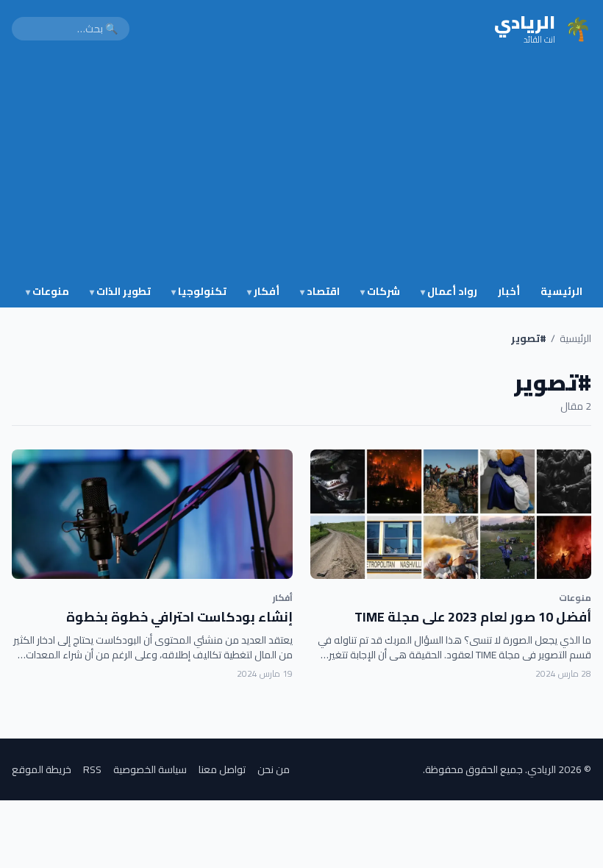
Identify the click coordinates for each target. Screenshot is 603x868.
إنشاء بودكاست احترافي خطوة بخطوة (179, 617)
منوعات (47, 291)
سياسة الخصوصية (150, 769)
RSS (92, 769)
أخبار (509, 291)
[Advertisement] (301, 168)
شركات (380, 291)
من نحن (273, 769)
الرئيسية (561, 291)
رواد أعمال (449, 291)
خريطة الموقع (41, 769)
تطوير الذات (120, 291)
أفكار (263, 291)
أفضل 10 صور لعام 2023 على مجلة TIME (472, 617)
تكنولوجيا (198, 291)
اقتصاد (320, 291)
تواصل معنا (222, 769)
